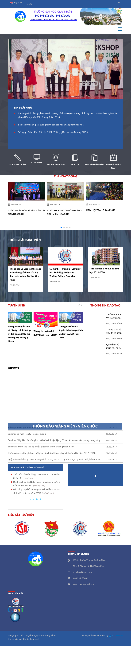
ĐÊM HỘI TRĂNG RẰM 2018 (100, 210)
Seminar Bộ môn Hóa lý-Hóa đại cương (27, 434)
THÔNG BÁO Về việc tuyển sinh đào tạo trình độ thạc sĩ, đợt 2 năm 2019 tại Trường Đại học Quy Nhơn (114, 316)
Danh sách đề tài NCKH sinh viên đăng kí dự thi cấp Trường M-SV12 (36, 484)
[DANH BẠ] (75, 158)
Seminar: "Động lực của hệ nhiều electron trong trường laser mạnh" (41, 447)
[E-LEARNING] (36, 158)
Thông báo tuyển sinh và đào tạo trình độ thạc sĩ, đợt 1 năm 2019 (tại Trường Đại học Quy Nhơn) (19, 334)
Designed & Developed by (95, 636)
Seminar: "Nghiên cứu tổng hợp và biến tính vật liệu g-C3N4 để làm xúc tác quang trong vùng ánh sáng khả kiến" (54, 440)
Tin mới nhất (24, 107)
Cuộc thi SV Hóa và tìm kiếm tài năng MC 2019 (26, 212)
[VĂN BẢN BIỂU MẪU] (94, 158)
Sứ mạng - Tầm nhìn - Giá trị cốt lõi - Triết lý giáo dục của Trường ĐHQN (53, 132)
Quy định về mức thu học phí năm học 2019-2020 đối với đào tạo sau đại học (114, 346)
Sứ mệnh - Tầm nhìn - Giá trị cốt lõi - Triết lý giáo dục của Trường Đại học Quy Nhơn (65, 272)
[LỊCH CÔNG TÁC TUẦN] (113, 158)
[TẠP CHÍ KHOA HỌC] (56, 158)
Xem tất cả (35, 499)
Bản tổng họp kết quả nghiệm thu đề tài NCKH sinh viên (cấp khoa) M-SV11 (36, 491)
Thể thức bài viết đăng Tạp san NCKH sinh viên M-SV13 (36, 476)
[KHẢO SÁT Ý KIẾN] (17, 158)
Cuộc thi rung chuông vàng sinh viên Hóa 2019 (64, 212)
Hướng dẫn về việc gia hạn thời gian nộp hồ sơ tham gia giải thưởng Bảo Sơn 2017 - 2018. (52, 453)
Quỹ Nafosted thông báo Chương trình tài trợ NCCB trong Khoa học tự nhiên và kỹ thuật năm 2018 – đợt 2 (54, 459)
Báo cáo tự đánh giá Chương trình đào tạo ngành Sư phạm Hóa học (51, 125)
